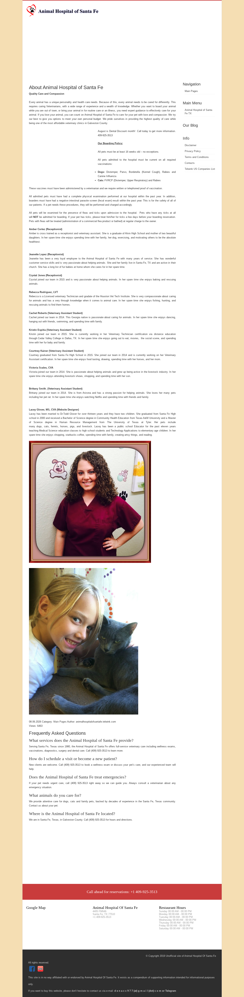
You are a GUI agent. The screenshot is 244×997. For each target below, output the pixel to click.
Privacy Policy (193, 151)
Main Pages (191, 91)
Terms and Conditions (197, 157)
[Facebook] (32, 970)
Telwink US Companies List (200, 168)
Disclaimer (190, 145)
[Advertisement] (122, 52)
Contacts (190, 163)
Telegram (170, 990)
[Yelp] (41, 970)
